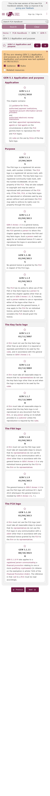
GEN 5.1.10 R (12, 559)
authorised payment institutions (23, 108)
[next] (45, 45)
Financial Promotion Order (18, 574)
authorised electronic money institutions (21, 118)
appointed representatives (28, 122)
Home (6, 33)
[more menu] (47, 14)
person (26, 230)
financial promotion (15, 565)
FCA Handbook (20, 33)
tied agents (22, 125)
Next (31, 590)
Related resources (15, 70)
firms (26, 105)
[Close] (46, 3)
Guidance (11, 66)
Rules (23, 66)
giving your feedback (25, 8)
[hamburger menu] (3, 14)
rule (14, 577)
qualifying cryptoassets (21, 568)
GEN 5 (43, 33)
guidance (16, 105)
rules (14, 138)
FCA (34, 128)
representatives (26, 377)
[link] (13, 14)
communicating (29, 562)
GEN (33, 33)
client (9, 458)
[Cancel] (47, 51)
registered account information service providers (25, 111)
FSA (38, 131)
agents (12, 125)
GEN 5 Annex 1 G (14, 225)
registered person (14, 562)
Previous (19, 590)
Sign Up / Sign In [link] (35, 14)
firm (10, 343)
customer (23, 418)
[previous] (37, 45)
